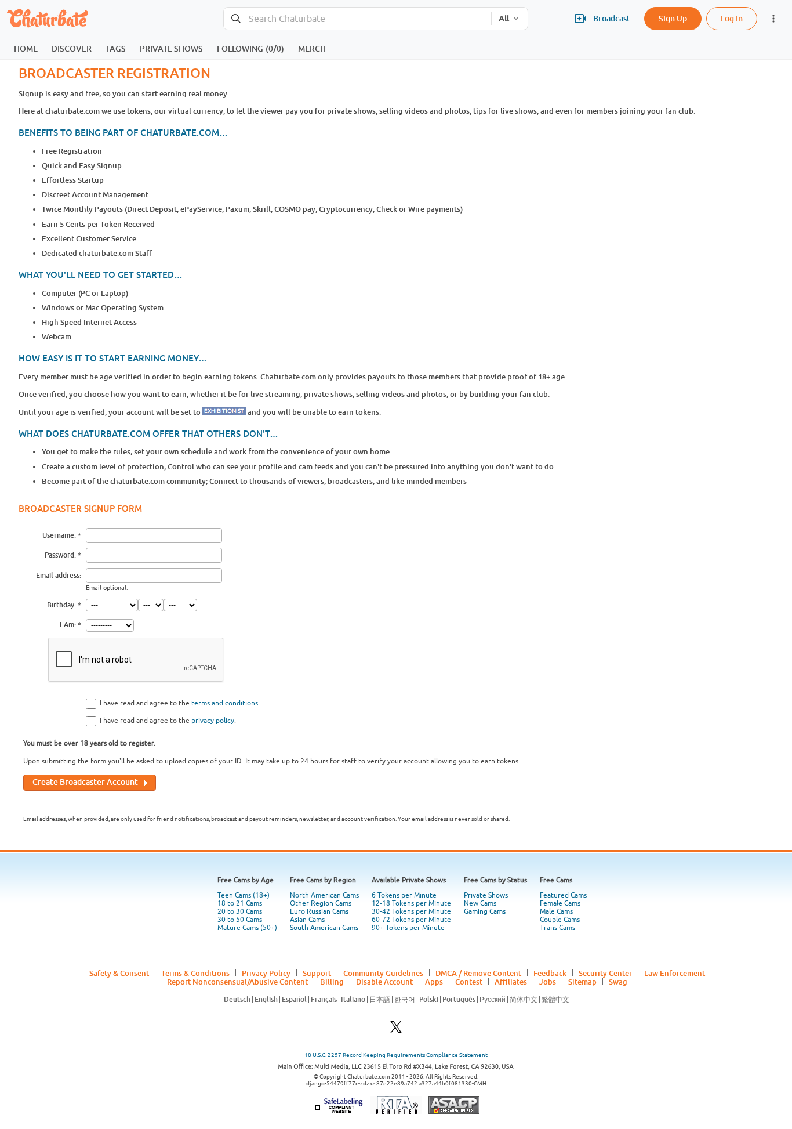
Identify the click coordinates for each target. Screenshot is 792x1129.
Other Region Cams (320, 903)
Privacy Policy (266, 973)
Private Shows (486, 895)
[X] (396, 1030)
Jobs (547, 981)
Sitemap (582, 981)
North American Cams (324, 895)
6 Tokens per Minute (404, 895)
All (504, 18)
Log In (732, 18)
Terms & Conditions (195, 973)
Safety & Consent (119, 973)
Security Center (605, 973)
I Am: (68, 624)
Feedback (549, 973)
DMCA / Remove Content (478, 973)
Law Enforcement (674, 973)
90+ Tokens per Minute (408, 928)
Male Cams (556, 911)
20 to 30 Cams (239, 911)
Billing (332, 981)
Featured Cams (563, 895)
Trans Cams (557, 928)
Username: (59, 535)
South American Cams (324, 928)
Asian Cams (307, 919)
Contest (468, 981)
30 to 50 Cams (239, 919)
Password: (60, 555)
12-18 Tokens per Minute (411, 903)
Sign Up (673, 18)
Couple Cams (560, 919)
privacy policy (212, 721)
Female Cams (560, 903)
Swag (618, 981)
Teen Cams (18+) (243, 895)
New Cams (480, 903)
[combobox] (357, 18)
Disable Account (384, 981)
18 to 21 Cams (239, 903)
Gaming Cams (485, 911)
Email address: (58, 575)
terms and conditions (224, 703)
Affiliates (511, 981)
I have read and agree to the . (180, 703)
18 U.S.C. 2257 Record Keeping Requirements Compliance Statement (396, 1055)
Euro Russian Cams (319, 911)
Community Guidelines (383, 973)
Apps (434, 981)
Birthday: (61, 604)
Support (317, 973)
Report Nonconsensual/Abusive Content (237, 981)
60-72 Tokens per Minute (411, 919)
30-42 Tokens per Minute (411, 911)
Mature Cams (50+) (247, 928)
